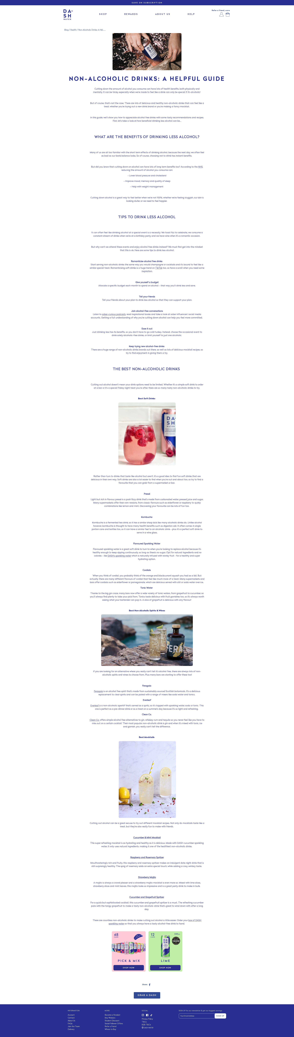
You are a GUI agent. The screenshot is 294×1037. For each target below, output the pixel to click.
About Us (71, 1021)
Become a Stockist (112, 1015)
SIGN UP (220, 1016)
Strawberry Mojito (147, 877)
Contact (71, 1018)
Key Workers (110, 1018)
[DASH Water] (68, 14)
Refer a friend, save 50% (221, 12)
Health (73, 30)
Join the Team (74, 1026)
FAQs (70, 1024)
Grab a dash (147, 995)
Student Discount (112, 1021)
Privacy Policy (147, 1019)
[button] (227, 14)
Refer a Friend (110, 1026)
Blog (66, 30)
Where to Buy (110, 1029)
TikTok (158, 268)
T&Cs (144, 1022)
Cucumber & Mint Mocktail (147, 838)
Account (71, 1015)
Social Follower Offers (114, 1024)
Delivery (71, 1029)
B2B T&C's (146, 1025)
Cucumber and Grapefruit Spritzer (146, 897)
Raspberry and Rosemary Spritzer (147, 858)
